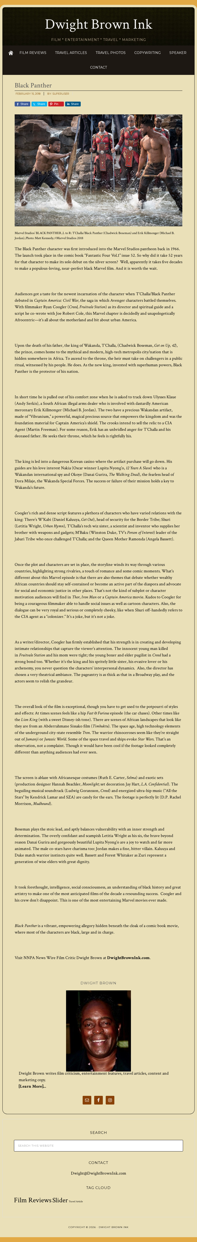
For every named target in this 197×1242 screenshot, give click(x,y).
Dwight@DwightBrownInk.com (98, 1173)
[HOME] (11, 53)
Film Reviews (32, 1200)
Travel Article (76, 1201)
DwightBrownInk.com (128, 958)
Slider (60, 1200)
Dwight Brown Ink (98, 24)
